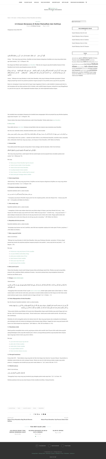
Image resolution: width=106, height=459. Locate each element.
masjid (81, 70)
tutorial (76, 75)
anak (91, 60)
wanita (81, 75)
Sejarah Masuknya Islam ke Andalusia (80, 39)
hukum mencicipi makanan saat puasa (18, 351)
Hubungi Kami (42, 453)
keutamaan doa (85, 68)
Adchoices (72, 453)
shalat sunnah (84, 73)
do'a (88, 61)
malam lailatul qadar (18, 278)
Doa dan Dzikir (45, 2)
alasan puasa (12, 408)
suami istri (89, 73)
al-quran (89, 58)
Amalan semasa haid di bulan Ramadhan (19, 167)
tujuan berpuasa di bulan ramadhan (18, 258)
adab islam (76, 58)
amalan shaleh (84, 60)
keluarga (74, 68)
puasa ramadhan (79, 72)
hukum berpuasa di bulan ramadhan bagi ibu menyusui (22, 172)
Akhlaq (36, 2)
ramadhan (41, 408)
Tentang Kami (35, 453)
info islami (88, 66)
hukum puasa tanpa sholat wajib (17, 260)
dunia (90, 61)
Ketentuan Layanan (50, 453)
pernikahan (93, 70)
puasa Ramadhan (31, 64)
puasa (34, 408)
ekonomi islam (74, 64)
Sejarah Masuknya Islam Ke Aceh (79, 32)
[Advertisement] (38, 43)
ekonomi (96, 61)
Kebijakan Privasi (59, 453)
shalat (79, 73)
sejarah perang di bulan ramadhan (17, 263)
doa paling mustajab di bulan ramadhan (19, 169)
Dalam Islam (80, 61)
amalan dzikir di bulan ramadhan (17, 346)
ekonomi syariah (81, 64)
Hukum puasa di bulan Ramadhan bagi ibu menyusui (22, 162)
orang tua (85, 70)
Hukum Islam (56, 2)
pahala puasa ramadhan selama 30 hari (18, 256)
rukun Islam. (21, 127)
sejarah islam (75, 73)
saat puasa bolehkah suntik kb (16, 348)
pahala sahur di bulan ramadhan (17, 344)
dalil (19, 408)
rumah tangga (92, 72)
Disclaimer (66, 453)
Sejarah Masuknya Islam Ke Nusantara (80, 46)
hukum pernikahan (80, 66)
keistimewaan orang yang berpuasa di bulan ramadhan (22, 251)
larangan (90, 68)
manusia (77, 70)
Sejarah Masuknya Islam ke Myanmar (80, 36)
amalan (78, 60)
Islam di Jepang (58, 430)
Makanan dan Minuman (77, 2)
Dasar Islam (28, 2)
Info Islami (65, 2)
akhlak (85, 58)
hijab (85, 64)
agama (80, 58)
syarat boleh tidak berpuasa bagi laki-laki (19, 341)
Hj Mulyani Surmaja (35, 26)
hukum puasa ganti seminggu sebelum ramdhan (20, 174)
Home (20, 2)
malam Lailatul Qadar (35, 290)
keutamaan (79, 68)
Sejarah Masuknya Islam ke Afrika (79, 43)
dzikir (93, 61)
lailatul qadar (27, 408)
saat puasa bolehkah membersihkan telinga (19, 253)
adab (73, 58)
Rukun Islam (12, 123)
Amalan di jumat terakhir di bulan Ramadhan (20, 165)
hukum (89, 64)
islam (95, 66)
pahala (88, 70)
